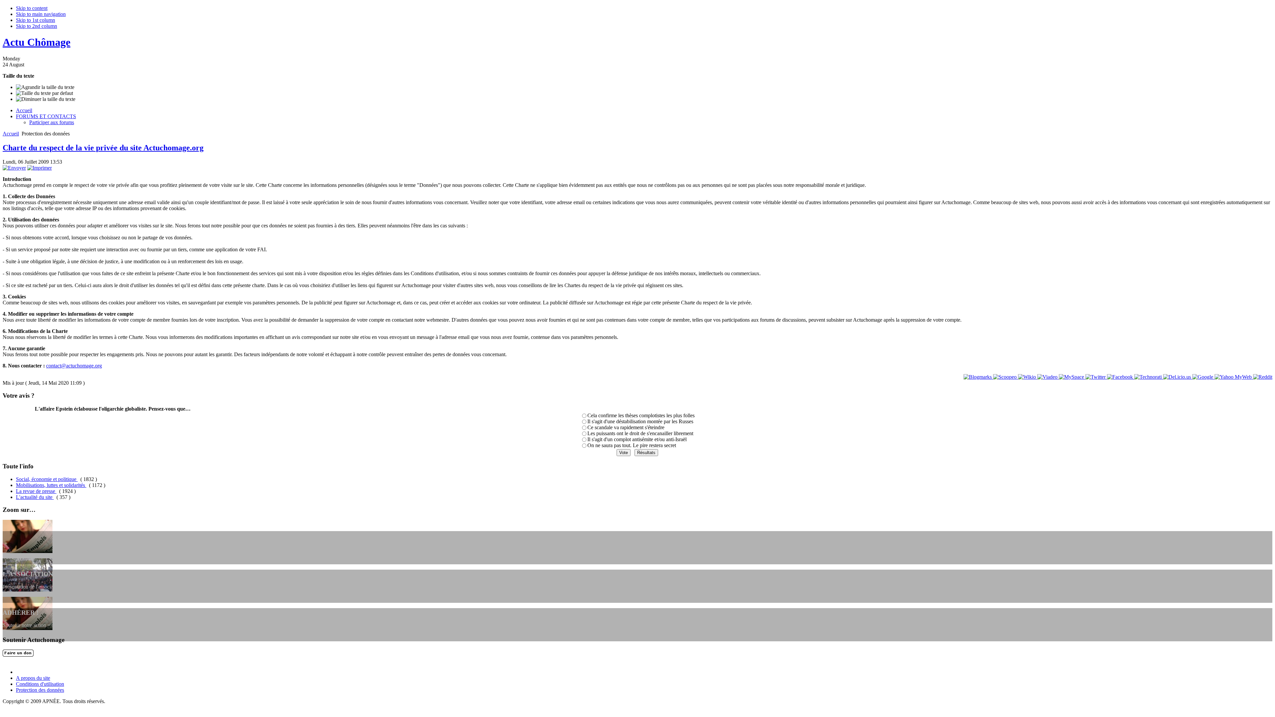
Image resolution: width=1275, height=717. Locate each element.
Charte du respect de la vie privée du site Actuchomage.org (103, 147)
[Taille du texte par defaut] (44, 93)
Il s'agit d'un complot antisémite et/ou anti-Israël (637, 439)
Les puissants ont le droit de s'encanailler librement (640, 433)
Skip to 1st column (35, 20)
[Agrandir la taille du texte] (45, 87)
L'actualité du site (35, 497)
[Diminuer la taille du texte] (45, 99)
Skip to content (31, 8)
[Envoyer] (14, 168)
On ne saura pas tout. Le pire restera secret (631, 445)
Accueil (11, 133)
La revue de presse (36, 491)
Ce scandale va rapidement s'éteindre (625, 427)
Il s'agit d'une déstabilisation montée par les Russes (640, 421)
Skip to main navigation (41, 14)
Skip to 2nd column (36, 26)
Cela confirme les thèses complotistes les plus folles (641, 415)
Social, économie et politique (47, 479)
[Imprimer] (39, 168)
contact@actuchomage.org (74, 365)
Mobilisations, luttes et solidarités (51, 485)
